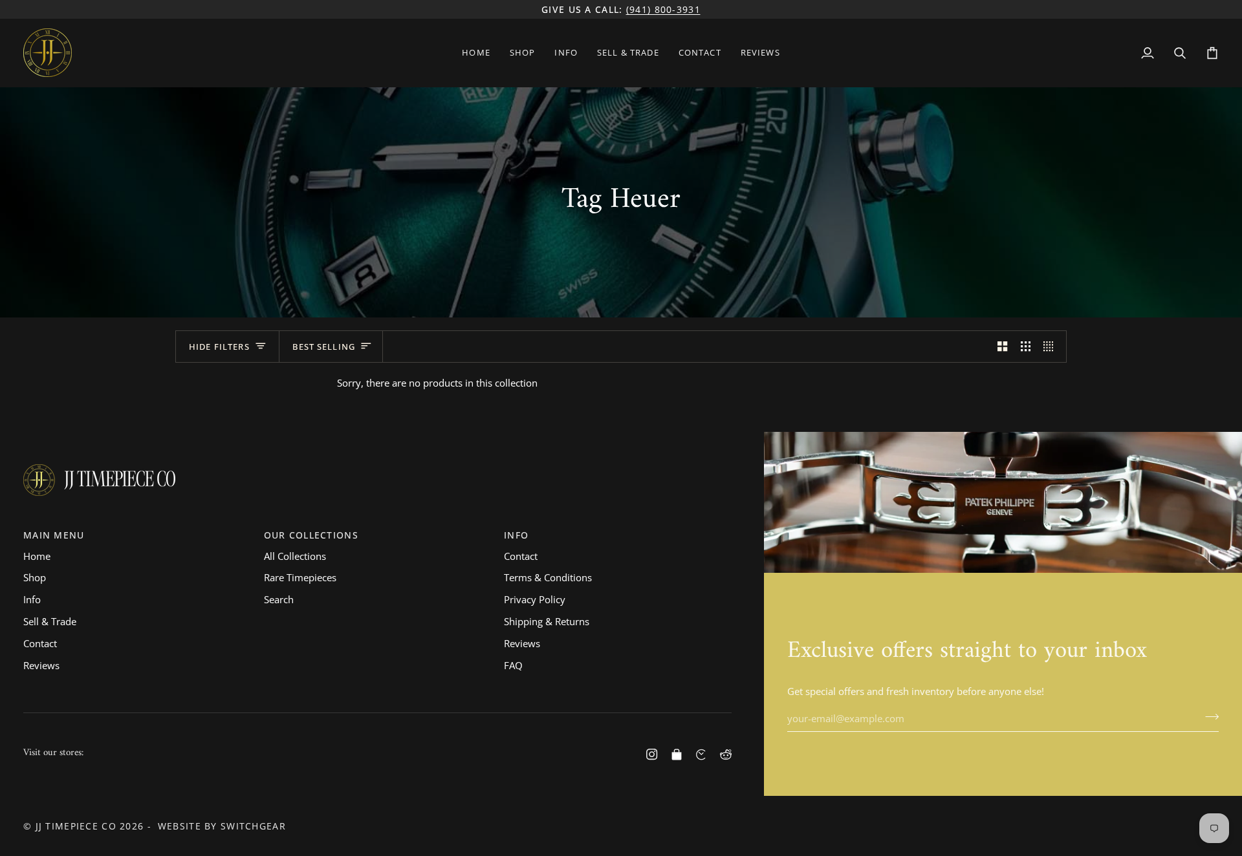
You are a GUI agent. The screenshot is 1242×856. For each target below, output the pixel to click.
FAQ (513, 665)
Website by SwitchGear (222, 826)
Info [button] (516, 535)
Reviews (41, 665)
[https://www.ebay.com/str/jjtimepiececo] (676, 754)
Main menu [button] (54, 535)
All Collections (295, 556)
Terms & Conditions (548, 577)
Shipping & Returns (546, 621)
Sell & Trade (49, 621)
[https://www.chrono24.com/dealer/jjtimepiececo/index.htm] (701, 754)
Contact (40, 643)
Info (32, 599)
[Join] (1208, 717)
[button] (522, 53)
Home (36, 556)
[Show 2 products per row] (1002, 346)
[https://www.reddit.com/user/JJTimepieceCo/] (726, 754)
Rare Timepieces (300, 577)
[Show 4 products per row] (1051, 346)
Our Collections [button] (311, 535)
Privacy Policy (534, 599)
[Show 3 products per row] (1025, 346)
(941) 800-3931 (663, 9)
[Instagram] (652, 754)
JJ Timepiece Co (76, 826)
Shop (34, 577)
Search (279, 599)
